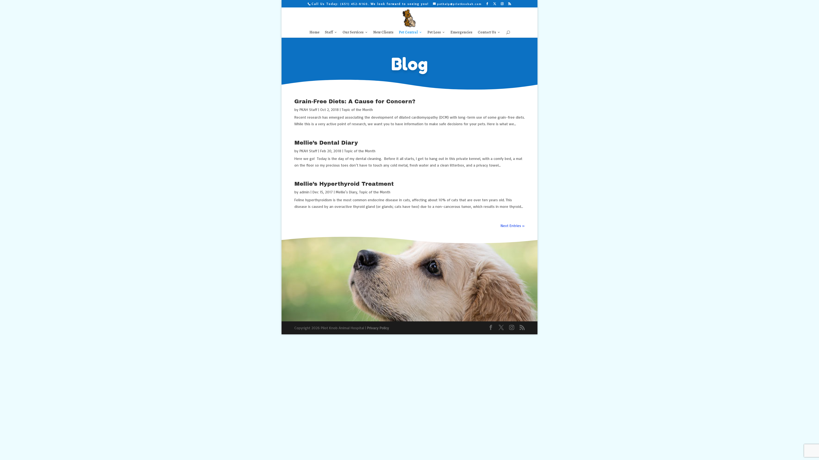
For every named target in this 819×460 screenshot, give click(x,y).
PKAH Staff (308, 109)
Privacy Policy (378, 327)
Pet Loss (434, 33)
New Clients (383, 33)
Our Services (353, 33)
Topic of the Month (357, 109)
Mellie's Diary (346, 192)
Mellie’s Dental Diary (326, 143)
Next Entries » (513, 225)
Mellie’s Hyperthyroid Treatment (344, 184)
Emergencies (461, 33)
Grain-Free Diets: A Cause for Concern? (354, 101)
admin (304, 192)
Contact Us (487, 33)
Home (314, 33)
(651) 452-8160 (354, 4)
